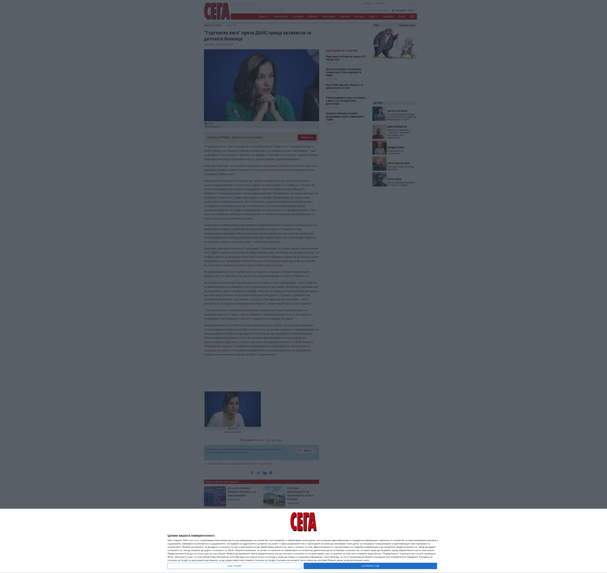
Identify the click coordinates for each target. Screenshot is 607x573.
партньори (193, 540)
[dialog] (303, 541)
